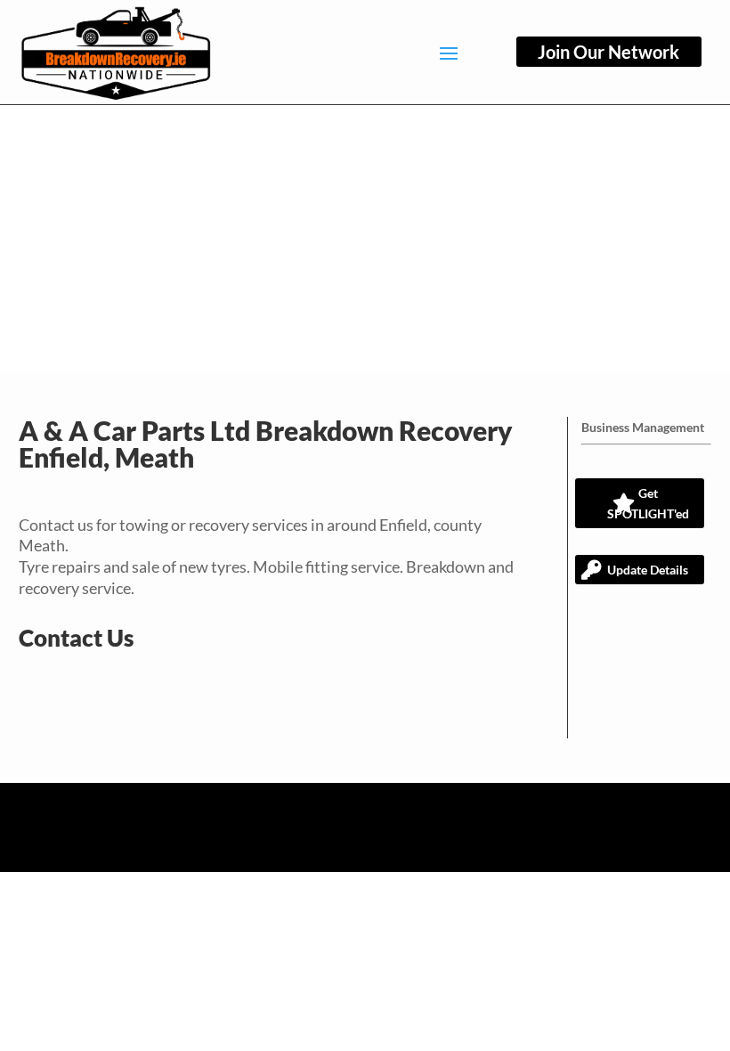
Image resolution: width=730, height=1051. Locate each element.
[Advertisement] (365, 238)
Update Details (647, 569)
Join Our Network (608, 51)
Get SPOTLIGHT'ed (648, 503)
